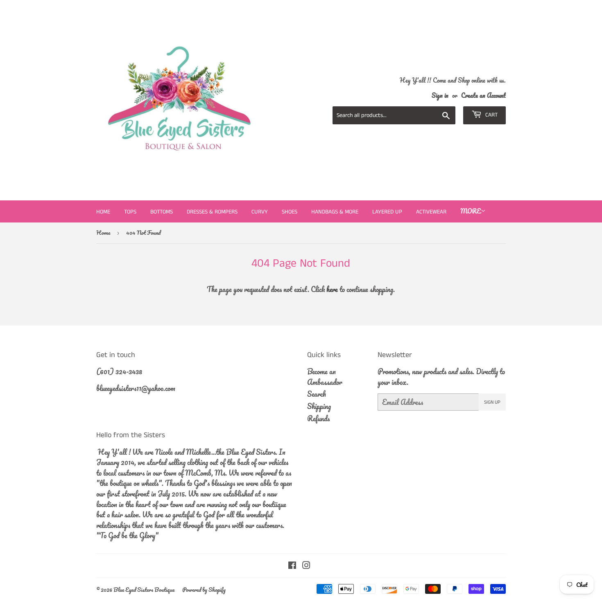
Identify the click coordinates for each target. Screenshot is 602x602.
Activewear (431, 212)
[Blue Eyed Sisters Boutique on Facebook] (292, 565)
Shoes (289, 212)
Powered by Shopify (204, 589)
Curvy (259, 212)
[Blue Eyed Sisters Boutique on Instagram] (306, 565)
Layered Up (387, 212)
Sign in (440, 95)
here (332, 289)
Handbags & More (334, 212)
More (470, 211)
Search (316, 394)
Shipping (319, 406)
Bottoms (161, 212)
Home (103, 212)
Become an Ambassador (324, 377)
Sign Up (492, 402)
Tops (130, 212)
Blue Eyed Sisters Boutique (143, 589)
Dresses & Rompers (212, 212)
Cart (491, 115)
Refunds (318, 418)
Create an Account (483, 95)
